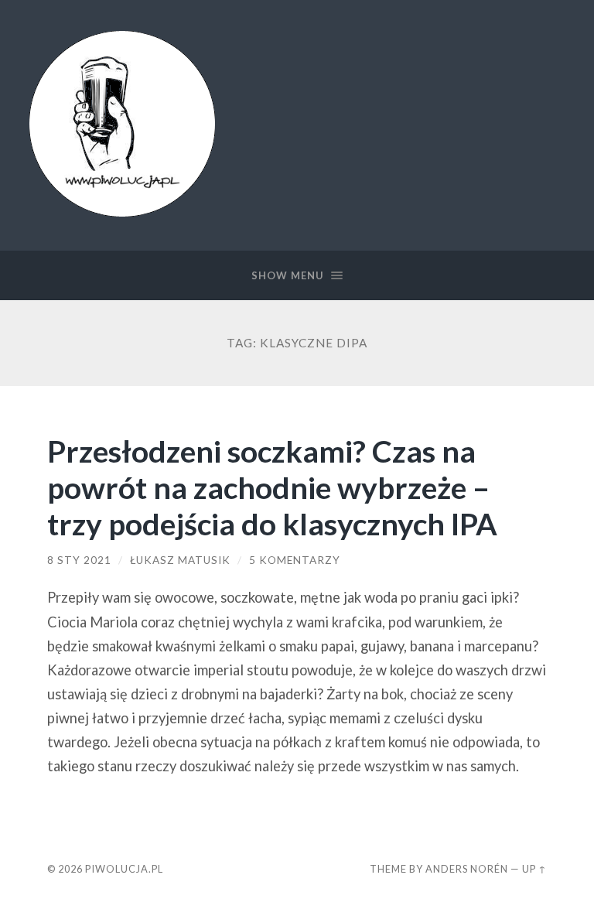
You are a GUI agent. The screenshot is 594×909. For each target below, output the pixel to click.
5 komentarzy (294, 560)
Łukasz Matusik (180, 560)
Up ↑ (534, 869)
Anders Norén (466, 869)
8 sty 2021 (79, 560)
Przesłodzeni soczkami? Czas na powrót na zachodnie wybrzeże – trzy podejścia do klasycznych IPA (272, 487)
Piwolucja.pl (124, 869)
